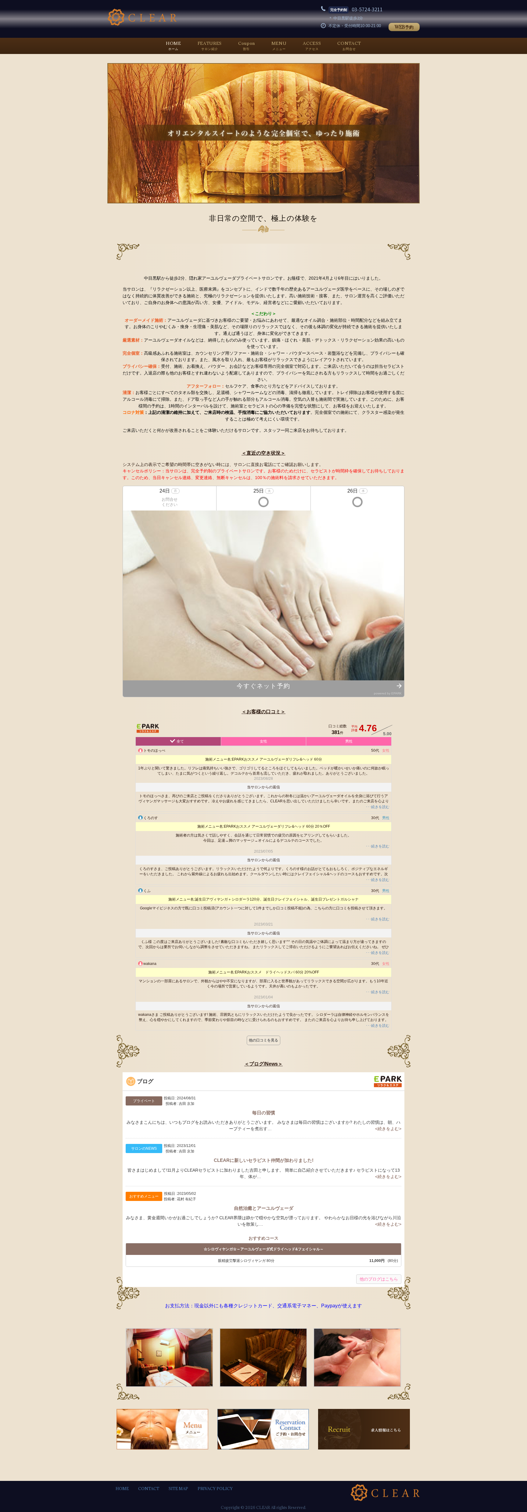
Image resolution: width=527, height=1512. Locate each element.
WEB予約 (404, 27)
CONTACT (148, 1488)
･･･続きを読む (377, 807)
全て (180, 741)
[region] (263, 133)
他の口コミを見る (263, 1040)
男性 (349, 741)
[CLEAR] (142, 24)
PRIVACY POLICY (215, 1488)
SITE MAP (178, 1488)
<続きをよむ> (388, 1128)
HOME (122, 1488)
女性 (263, 741)
